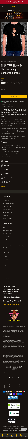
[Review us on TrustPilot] (14, 415)
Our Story (5, 256)
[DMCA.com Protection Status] (13, 398)
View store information (7, 106)
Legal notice (5, 430)
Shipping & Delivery (7, 230)
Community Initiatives (8, 209)
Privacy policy (7, 428)
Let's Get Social (6, 278)
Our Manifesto (6, 200)
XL (16, 82)
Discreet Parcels (7, 242)
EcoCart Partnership (7, 218)
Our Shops (5, 265)
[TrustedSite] (14, 406)
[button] (2, 6)
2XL (22, 82)
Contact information (13, 430)
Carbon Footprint (7, 215)
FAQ (4, 227)
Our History (5, 259)
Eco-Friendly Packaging (8, 203)
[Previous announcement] (2, 2)
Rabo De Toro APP (7, 275)
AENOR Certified (7, 206)
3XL (4, 86)
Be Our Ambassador (7, 268)
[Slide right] (16, 58)
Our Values (5, 262)
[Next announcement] (25, 2)
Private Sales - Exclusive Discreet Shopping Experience (13, 246)
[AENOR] (11, 421)
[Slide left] (11, 58)
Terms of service (14, 428)
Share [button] (3, 186)
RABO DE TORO (8, 426)
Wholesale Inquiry (7, 272)
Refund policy (23, 426)
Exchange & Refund (7, 233)
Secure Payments (7, 239)
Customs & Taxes (7, 236)
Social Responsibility (8, 212)
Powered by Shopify (15, 426)
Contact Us (5, 281)
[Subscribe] (23, 372)
